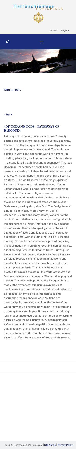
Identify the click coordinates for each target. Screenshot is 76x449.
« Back (8, 114)
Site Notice (50, 444)
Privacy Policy (65, 444)
